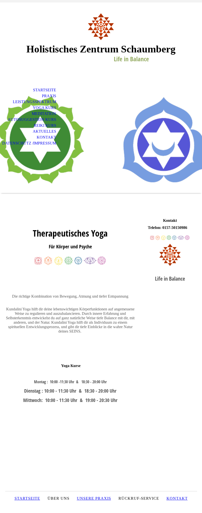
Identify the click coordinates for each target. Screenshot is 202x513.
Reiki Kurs (45, 125)
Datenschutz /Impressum (29, 143)
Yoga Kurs (44, 108)
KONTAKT (177, 498)
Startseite (44, 90)
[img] (101, 26)
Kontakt (46, 137)
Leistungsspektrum (34, 102)
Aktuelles (44, 131)
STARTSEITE (27, 498)
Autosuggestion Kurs (32, 119)
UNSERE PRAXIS (94, 498)
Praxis (49, 96)
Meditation (44, 114)
